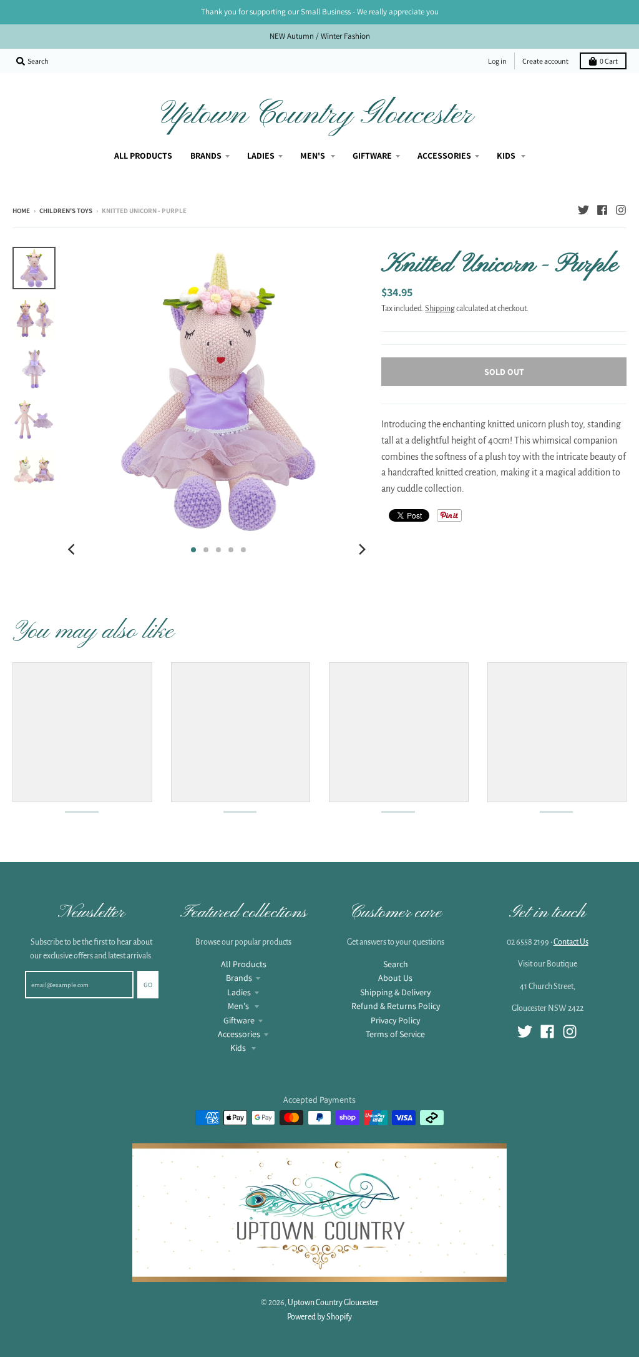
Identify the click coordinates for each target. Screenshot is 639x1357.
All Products (243, 964)
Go (148, 984)
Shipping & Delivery (395, 992)
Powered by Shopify (319, 1317)
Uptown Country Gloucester (317, 115)
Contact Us (571, 942)
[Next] (361, 550)
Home (21, 210)
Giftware (239, 1020)
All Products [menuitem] (143, 155)
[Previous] (73, 550)
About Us (395, 977)
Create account (545, 61)
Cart (609, 61)
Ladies (239, 992)
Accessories (239, 1034)
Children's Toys (65, 210)
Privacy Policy (395, 1020)
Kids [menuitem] (507, 155)
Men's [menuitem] (313, 155)
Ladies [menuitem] (261, 155)
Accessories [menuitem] (444, 155)
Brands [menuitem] (206, 155)
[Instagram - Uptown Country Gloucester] (621, 210)
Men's (239, 1006)
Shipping (440, 308)
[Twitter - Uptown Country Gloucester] (583, 210)
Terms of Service (395, 1034)
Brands (239, 977)
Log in (497, 61)
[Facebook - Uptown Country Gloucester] (602, 210)
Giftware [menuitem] (372, 155)
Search (395, 964)
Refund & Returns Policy (395, 1006)
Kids (239, 1047)
